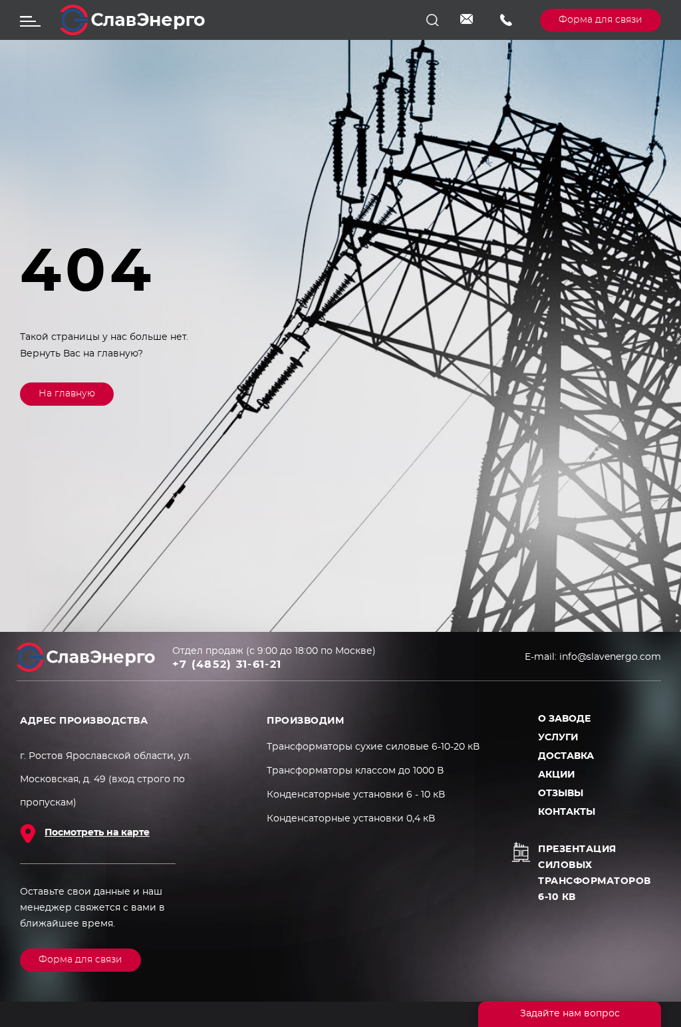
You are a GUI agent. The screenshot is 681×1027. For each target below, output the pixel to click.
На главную (67, 393)
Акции (556, 775)
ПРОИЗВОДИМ (305, 721)
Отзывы (560, 793)
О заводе (564, 719)
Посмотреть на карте (97, 832)
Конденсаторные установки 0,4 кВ (351, 818)
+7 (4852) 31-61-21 (510, 20)
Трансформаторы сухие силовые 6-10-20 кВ (373, 747)
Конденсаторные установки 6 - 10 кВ (356, 795)
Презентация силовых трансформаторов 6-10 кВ (594, 873)
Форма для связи (600, 20)
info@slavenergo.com (470, 20)
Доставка (566, 756)
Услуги (558, 737)
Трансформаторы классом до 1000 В (355, 771)
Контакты (566, 812)
